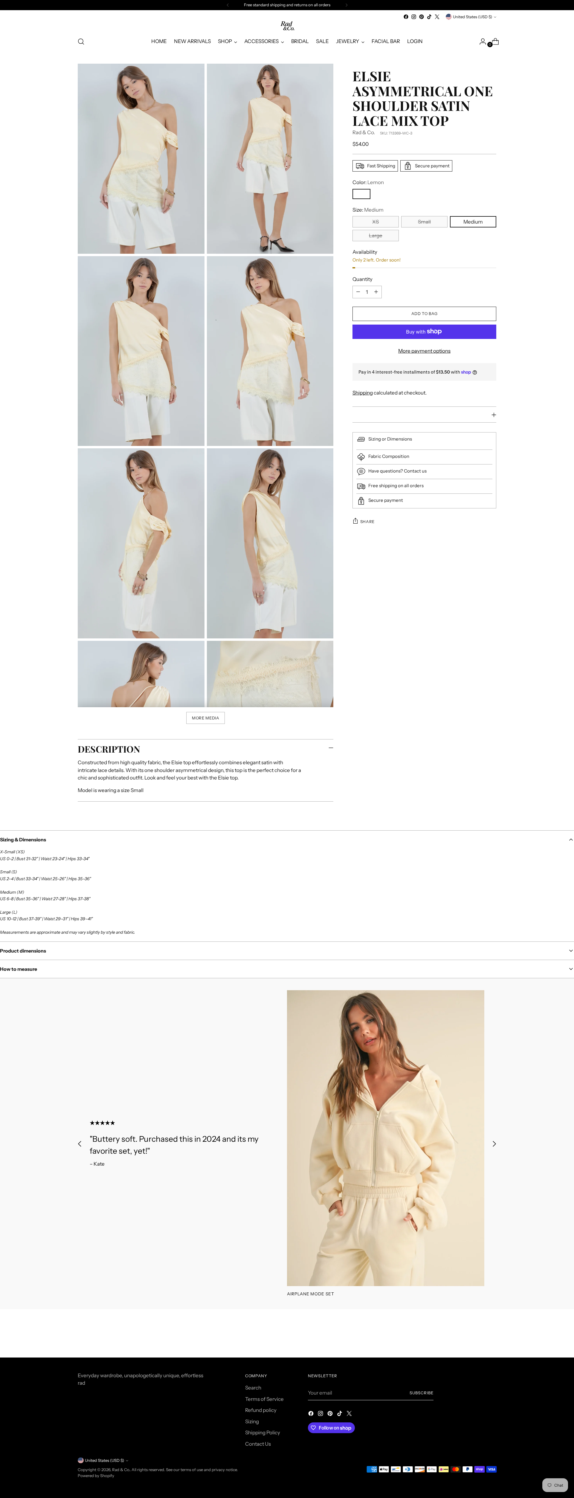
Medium (473, 222)
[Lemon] (361, 194)
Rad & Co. (363, 132)
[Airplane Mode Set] (385, 1138)
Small (424, 222)
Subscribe (421, 1392)
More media (205, 718)
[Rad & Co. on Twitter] (437, 16)
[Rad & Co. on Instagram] (413, 16)
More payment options (424, 351)
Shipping (362, 393)
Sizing (252, 1421)
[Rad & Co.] (287, 26)
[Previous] (227, 5)
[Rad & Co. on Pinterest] (421, 16)
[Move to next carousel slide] (494, 1144)
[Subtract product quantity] (358, 292)
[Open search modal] (81, 42)
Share (367, 521)
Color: (368, 182)
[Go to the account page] (480, 42)
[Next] (346, 5)
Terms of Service (264, 1399)
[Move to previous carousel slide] (79, 1144)
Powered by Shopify (96, 1475)
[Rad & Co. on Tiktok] (429, 16)
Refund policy (261, 1410)
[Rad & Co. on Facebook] (406, 16)
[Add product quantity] (376, 292)
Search (253, 1388)
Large (375, 236)
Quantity (362, 279)
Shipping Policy (262, 1433)
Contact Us (258, 1444)
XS (375, 222)
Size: (368, 210)
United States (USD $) (472, 16)
